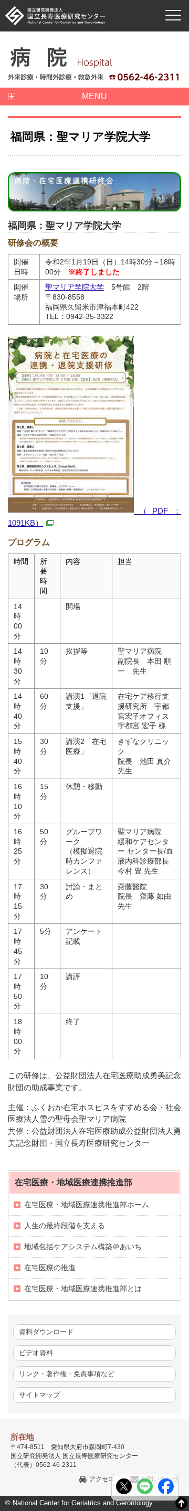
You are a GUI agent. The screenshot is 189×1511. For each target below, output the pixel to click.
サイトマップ (39, 1395)
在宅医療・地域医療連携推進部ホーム (86, 1204)
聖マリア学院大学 (74, 287)
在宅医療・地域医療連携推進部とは (83, 1288)
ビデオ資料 (36, 1353)
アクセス (101, 1479)
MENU (94, 96)
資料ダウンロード (46, 1332)
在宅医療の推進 (50, 1267)
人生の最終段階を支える (64, 1225)
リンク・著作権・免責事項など (66, 1374)
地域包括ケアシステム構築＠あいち (83, 1246)
